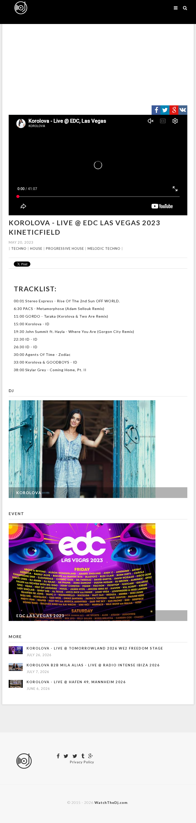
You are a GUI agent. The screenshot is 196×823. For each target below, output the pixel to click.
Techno (19, 248)
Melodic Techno (104, 248)
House (36, 248)
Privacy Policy (82, 762)
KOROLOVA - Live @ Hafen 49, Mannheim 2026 (76, 682)
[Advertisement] (98, 65)
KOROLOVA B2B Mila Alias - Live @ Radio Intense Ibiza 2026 (93, 665)
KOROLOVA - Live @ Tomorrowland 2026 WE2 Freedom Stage (95, 648)
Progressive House (65, 248)
